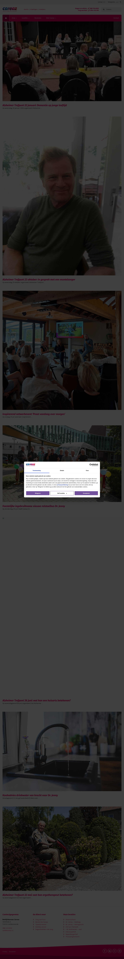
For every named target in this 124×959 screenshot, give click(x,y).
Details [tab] (62, 470)
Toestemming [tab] (37, 470)
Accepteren (86, 493)
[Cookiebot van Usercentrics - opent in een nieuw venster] (90, 465)
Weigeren (38, 493)
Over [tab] (87, 470)
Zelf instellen (61, 493)
